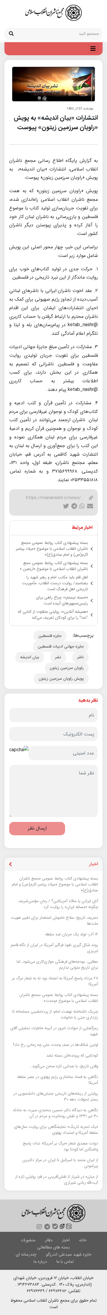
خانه (82, 1240)
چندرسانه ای (26, 1254)
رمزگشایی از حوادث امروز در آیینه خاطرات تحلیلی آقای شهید (54, 1031)
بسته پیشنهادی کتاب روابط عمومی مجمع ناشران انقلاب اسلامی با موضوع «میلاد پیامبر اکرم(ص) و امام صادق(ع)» (52, 549)
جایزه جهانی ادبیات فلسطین (61, 646)
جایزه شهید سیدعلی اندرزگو (69, 1254)
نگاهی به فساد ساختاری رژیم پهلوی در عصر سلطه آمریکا (57, 1080)
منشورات (28, 1240)
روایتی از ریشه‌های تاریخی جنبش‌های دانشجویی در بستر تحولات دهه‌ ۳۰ (55, 1097)
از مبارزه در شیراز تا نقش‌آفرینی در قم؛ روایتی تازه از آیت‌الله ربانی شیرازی (56, 1180)
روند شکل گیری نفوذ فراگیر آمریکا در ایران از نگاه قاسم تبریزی (54, 948)
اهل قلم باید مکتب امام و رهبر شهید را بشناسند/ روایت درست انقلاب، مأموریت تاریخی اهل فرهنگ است (55, 583)
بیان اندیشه (29, 657)
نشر (58, 657)
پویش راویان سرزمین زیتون (61, 678)
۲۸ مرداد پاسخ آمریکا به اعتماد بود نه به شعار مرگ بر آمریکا (55, 981)
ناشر (80, 657)
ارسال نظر (37, 828)
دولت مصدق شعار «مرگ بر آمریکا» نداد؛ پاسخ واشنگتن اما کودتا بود (60, 1147)
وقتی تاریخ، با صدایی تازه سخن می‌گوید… (63, 1066)
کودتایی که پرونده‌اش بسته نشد (72, 1056)
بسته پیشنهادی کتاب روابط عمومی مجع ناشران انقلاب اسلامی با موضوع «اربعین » (54, 566)
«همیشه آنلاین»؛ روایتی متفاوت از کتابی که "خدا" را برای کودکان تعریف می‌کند (53, 615)
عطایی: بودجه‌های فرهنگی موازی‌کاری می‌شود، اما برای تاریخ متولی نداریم (57, 965)
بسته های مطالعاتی (53, 1247)
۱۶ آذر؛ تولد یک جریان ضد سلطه (71, 934)
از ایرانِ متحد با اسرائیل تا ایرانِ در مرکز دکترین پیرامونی (60, 1163)
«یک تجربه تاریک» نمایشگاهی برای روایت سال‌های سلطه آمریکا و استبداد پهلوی (56, 1130)
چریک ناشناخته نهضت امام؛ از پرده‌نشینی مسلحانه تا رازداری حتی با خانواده (55, 1015)
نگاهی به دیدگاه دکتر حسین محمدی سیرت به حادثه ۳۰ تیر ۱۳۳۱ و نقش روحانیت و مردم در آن (55, 1113)
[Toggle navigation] (93, 48)
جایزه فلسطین (50, 636)
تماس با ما (65, 1261)
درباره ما (40, 1261)
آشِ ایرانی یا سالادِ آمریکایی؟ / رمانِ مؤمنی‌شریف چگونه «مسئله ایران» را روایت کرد (58, 904)
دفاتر (49, 1240)
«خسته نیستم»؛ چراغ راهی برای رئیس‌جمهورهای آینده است (62, 601)
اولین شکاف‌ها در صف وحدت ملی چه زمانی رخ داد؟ (55, 1045)
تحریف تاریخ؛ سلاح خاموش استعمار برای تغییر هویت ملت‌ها (54, 921)
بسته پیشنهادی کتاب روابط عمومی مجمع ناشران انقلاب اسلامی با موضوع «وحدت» (58, 998)
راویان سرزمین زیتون (67, 668)
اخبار (66, 1240)
